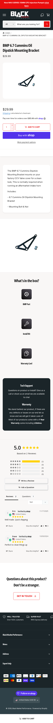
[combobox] (33, 24)
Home (7, 33)
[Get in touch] (42, 15)
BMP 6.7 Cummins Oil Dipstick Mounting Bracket (24, 35)
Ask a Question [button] (27, 487)
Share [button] (10, 526)
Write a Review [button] (27, 480)
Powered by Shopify (39, 708)
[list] (26, 329)
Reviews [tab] (9, 496)
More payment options (26, 142)
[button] (4, 15)
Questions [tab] (26, 496)
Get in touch (24, 596)
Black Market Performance (21, 708)
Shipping (6, 113)
